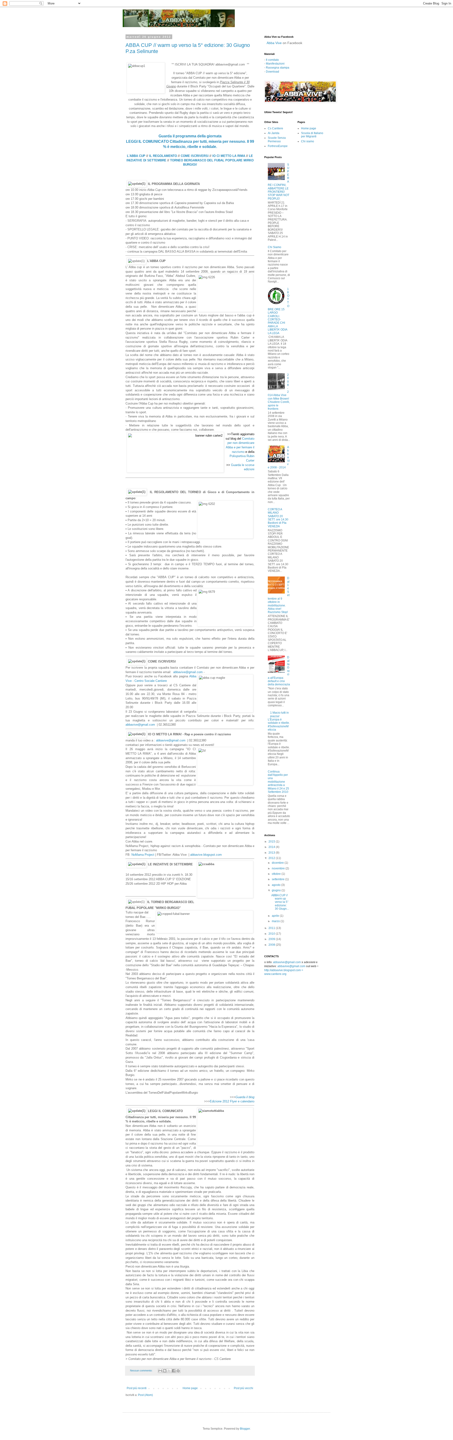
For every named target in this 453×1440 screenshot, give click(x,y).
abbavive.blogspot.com (206, 854)
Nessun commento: (141, 1370)
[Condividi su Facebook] (173, 1370)
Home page (190, 1388)
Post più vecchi (243, 1388)
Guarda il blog (244, 1097)
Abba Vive (274, 43)
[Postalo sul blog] (164, 1370)
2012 (272, 858)
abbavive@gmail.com (188, 672)
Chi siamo (307, 141)
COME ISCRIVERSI (195, 156)
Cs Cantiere (275, 128)
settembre (278, 879)
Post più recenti (137, 1388)
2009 (272, 939)
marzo (276, 921)
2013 (272, 852)
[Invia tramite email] (160, 1370)
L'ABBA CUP (136, 156)
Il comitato (272, 59)
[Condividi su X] (169, 1370)
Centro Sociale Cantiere (150, 681)
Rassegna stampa (277, 67)
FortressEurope (278, 146)
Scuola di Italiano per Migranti (312, 134)
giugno (276, 890)
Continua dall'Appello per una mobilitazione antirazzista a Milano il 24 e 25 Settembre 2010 (278, 782)
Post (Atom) (145, 1395)
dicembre (278, 862)
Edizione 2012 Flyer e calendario (232, 1101)
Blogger (245, 1428)
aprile (276, 915)
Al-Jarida (273, 133)
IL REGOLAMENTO (162, 156)
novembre (278, 868)
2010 (272, 933)
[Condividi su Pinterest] (178, 1370)
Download (272, 71)
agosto (276, 885)
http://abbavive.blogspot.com (283, 970)
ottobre (276, 873)
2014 (272, 847)
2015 (272, 841)
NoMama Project (142, 854)
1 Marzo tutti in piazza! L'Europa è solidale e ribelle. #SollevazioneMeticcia (279, 721)
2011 (272, 928)
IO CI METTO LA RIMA (228, 156)
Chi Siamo (274, 247)
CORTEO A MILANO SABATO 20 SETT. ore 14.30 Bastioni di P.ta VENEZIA (278, 518)
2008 (272, 944)
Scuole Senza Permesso (277, 139)
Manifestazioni (275, 63)
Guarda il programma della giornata (190, 136)
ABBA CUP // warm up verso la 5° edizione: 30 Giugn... (280, 902)
